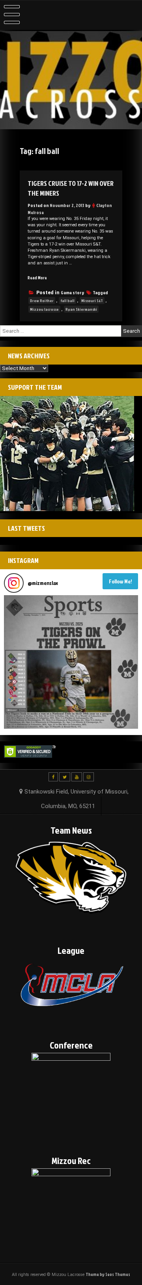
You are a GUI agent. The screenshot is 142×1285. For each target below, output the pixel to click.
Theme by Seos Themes (108, 1274)
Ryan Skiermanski (81, 309)
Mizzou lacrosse (44, 309)
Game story (72, 292)
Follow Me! (120, 581)
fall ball (67, 300)
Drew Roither (42, 300)
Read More (37, 277)
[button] (71, 662)
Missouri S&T (92, 300)
